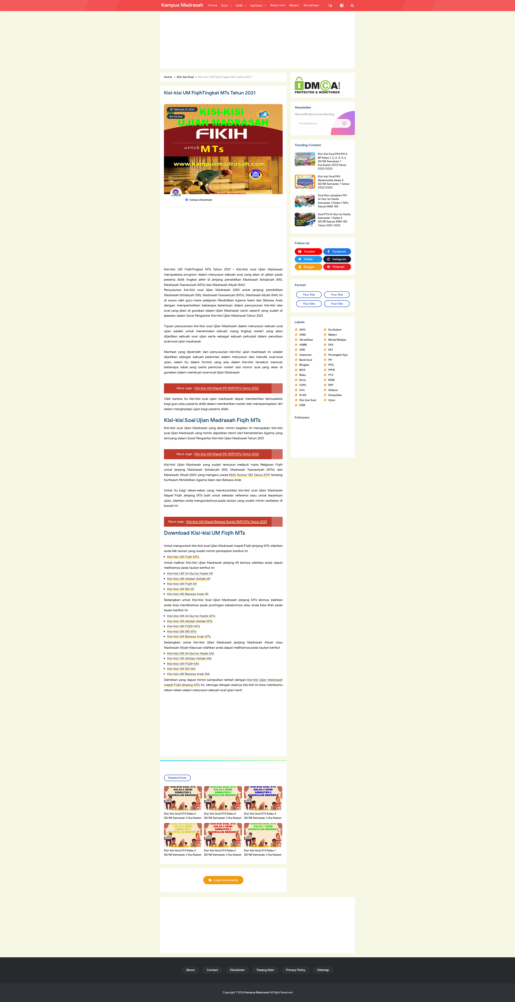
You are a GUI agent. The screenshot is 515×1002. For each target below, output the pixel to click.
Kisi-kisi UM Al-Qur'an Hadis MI (190, 574)
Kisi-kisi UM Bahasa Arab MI (187, 594)
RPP (330, 385)
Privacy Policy (295, 970)
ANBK (303, 344)
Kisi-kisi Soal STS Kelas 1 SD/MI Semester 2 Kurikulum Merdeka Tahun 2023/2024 (263, 855)
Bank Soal (305, 360)
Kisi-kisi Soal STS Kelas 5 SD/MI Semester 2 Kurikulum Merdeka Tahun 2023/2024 (223, 818)
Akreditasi (306, 339)
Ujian (331, 400)
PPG (331, 365)
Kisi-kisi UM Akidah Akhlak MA (189, 659)
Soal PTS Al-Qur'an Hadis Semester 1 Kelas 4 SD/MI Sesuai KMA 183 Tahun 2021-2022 (334, 220)
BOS (302, 370)
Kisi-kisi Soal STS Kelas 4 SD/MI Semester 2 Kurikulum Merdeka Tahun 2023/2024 (263, 818)
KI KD (302, 395)
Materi (332, 334)
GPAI (302, 385)
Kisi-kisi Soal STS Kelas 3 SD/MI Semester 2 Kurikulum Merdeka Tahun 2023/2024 (183, 855)
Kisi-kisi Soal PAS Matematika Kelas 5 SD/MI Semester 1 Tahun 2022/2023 (333, 182)
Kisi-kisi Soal (175, 116)
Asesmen (305, 355)
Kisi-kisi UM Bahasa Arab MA (188, 674)
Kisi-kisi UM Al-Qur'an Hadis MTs (191, 616)
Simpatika (335, 395)
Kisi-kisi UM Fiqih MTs (183, 557)
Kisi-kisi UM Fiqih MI (182, 584)
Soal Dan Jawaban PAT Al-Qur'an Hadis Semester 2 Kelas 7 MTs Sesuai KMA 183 (333, 201)
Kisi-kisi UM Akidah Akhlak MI (188, 579)
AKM (302, 334)
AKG (302, 329)
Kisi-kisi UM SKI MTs (182, 632)
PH (330, 360)
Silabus (333, 390)
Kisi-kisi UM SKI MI (180, 589)
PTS (330, 375)
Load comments (226, 880)
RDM (331, 380)
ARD (302, 350)
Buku (302, 375)
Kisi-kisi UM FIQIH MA (183, 664)
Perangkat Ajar (338, 355)
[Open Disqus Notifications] (330, 5)
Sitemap (323, 970)
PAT (330, 350)
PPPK (331, 370)
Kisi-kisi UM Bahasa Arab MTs (189, 637)
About (190, 970)
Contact (212, 970)
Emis (302, 380)
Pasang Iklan (265, 970)
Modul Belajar (337, 339)
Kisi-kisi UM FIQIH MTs (183, 626)
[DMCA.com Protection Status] (317, 85)
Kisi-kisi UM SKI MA (181, 669)
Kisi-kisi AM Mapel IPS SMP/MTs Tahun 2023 (227, 388)
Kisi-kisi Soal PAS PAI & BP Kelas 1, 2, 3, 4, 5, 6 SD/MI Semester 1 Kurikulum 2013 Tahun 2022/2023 (332, 161)
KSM (302, 405)
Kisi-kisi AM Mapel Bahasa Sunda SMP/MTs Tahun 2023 (226, 522)
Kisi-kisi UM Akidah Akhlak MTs (190, 621)
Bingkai (304, 365)
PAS (330, 344)
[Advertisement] (257, 40)
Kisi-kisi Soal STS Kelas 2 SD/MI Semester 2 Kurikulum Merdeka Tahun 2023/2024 (223, 855)
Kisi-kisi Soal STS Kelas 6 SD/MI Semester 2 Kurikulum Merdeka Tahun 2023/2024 (183, 818)
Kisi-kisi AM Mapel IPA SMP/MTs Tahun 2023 (227, 454)
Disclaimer (237, 970)
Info (302, 390)
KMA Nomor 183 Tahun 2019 (249, 475)
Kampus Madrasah (257, 992)
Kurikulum (335, 329)
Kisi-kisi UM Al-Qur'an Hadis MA (190, 653)
